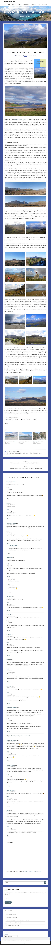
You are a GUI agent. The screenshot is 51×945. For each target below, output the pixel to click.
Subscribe (8, 902)
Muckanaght (7, 454)
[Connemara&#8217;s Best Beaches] (11, 436)
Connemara (8, 451)
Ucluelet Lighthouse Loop (11, 917)
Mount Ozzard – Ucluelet (11, 914)
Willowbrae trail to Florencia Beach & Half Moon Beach (17, 920)
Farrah (8, 810)
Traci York (9, 659)
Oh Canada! (26, 4)
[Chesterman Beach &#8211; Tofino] (25, 436)
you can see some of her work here (21, 119)
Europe (19, 4)
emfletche (9, 686)
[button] (25, 101)
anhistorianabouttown (12, 707)
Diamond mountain (34, 453)
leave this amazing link (24, 412)
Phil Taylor (9, 596)
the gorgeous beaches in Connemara (21, 60)
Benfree (21, 453)
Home (9, 4)
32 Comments (32, 55)
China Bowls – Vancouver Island (12, 925)
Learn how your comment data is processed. (32, 871)
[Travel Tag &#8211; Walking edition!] (39, 436)
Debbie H (9, 614)
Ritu (8, 503)
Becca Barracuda (10, 790)
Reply (8, 487)
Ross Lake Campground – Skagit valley (14, 922)
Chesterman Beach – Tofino (24, 441)
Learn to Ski (33, 4)
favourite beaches (27, 303)
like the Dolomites (29, 79)
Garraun (40, 453)
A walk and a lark (9, 1)
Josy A (26, 55)
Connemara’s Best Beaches (10, 441)
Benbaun (12, 453)
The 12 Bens (7, 129)
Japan (39, 4)
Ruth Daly (9, 634)
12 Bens (8, 453)
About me (14, 4)
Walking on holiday (16, 451)
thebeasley (9, 557)
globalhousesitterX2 (11, 523)
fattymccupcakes (11, 481)
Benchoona (17, 453)
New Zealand (44, 4)
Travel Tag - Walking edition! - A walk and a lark (21, 735)
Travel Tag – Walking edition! (38, 441)
